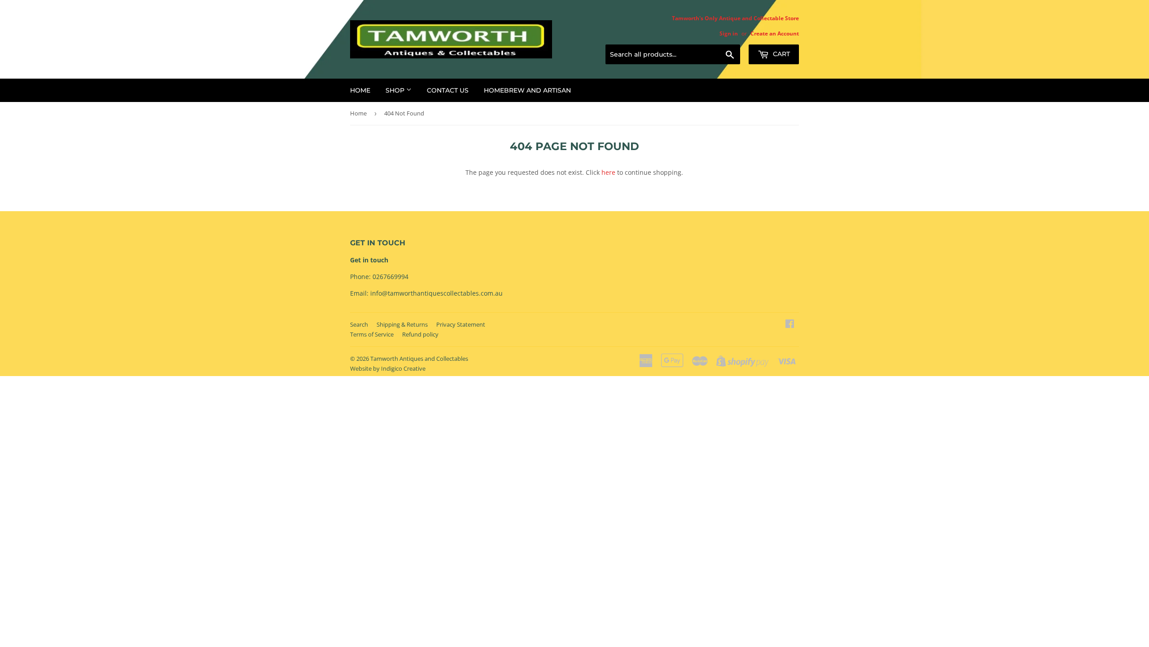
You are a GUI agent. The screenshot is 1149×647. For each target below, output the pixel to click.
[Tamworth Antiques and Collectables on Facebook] (789, 324)
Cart (780, 54)
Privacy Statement (460, 324)
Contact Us (448, 90)
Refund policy (420, 334)
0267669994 (390, 276)
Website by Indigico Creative (387, 368)
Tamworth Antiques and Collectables (419, 359)
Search (359, 324)
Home (360, 90)
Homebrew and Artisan (527, 90)
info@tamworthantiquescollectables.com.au (436, 293)
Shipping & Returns (402, 324)
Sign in (728, 33)
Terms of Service (372, 334)
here (608, 172)
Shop (396, 90)
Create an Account (774, 33)
